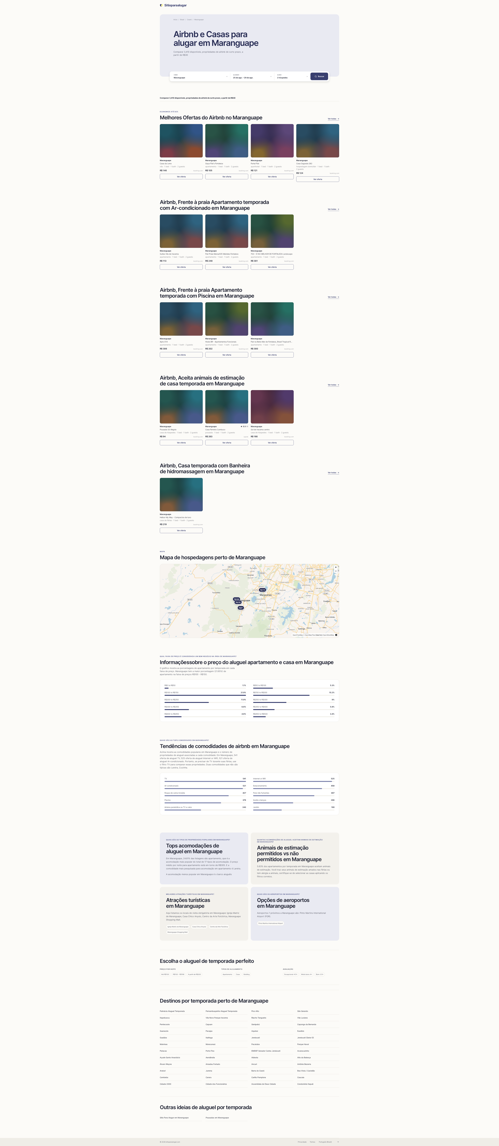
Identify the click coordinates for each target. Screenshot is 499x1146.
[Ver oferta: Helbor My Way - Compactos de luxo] (181, 494)
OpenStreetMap (328, 635)
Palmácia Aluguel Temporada (172, 1011)
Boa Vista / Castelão (306, 1071)
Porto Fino (210, 1051)
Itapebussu (165, 1018)
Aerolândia (210, 1057)
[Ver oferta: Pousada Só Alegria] (181, 406)
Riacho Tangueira (258, 1018)
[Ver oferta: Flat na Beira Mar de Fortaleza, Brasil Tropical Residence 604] (272, 319)
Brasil (182, 20)
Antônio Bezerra (304, 1064)
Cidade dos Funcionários (216, 1084)
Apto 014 (164, 342)
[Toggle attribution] (336, 635)
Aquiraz (254, 1031)
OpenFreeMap (298, 635)
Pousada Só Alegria (168, 429)
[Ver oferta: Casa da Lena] (181, 140)
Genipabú (255, 1024)
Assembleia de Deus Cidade (263, 1084)
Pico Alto (255, 1011)
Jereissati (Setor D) (305, 1037)
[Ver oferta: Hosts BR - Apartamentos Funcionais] (226, 319)
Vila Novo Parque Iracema (217, 1018)
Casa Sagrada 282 (304, 163)
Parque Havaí (303, 1044)
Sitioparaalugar (175, 5)
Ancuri (254, 1064)
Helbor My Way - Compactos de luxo (175, 517)
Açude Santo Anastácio (170, 1057)
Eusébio (300, 1031)
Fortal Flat (255, 163)
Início (175, 20)
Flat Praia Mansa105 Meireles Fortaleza (221, 254)
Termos (312, 1142)
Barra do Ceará (257, 1071)
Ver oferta (181, 176)
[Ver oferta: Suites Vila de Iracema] (181, 231)
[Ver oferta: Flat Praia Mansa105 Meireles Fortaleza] (226, 231)
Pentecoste (165, 1024)
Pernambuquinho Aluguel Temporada (221, 1011)
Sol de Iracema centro (260, 429)
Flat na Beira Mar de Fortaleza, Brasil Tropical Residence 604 (276, 342)
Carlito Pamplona (258, 1077)
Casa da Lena (166, 163)
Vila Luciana (302, 1018)
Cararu (208, 1077)
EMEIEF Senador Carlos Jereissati (265, 1051)
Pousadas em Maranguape (217, 1118)
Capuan (209, 1024)
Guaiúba (163, 1037)
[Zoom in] (336, 567)
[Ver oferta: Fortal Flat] (272, 140)
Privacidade (302, 1142)
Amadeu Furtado (213, 1064)
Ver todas (333, 119)
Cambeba (164, 1077)
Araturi (163, 1071)
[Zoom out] (336, 571)
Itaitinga (209, 1037)
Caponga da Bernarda (306, 1024)
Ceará (189, 20)
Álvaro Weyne (166, 1064)
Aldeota (254, 1057)
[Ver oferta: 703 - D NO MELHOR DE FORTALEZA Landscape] (272, 231)
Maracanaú (210, 1044)
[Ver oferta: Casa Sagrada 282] (317, 140)
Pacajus (209, 1031)
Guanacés (164, 1031)
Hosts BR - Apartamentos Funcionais (220, 342)
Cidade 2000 (165, 1084)
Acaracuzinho (303, 1051)
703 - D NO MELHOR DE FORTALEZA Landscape (271, 254)
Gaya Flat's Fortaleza (214, 163)
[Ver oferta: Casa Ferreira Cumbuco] (226, 406)
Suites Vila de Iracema (169, 254)
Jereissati (255, 1037)
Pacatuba (255, 1044)
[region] (249, 601)
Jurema (209, 1071)
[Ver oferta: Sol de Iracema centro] (272, 406)
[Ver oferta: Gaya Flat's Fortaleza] (226, 140)
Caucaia (300, 1077)
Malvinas (164, 1044)
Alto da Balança (304, 1057)
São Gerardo (302, 1011)
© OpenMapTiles (309, 635)
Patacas (163, 1051)
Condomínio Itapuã (305, 1084)
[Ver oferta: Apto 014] (181, 319)
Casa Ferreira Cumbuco (215, 429)
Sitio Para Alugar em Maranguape (174, 1118)
